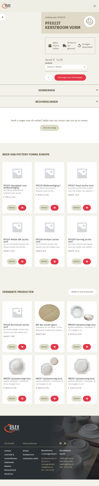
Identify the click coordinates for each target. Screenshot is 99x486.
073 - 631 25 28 (47, 470)
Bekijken (12, 208)
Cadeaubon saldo (30, 458)
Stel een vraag (49, 128)
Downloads (9, 462)
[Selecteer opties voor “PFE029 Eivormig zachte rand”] (87, 261)
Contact (7, 451)
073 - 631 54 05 (66, 467)
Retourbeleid (10, 470)
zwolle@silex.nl (66, 464)
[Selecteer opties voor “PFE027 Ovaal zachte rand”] (87, 208)
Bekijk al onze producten (82, 292)
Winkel (26, 451)
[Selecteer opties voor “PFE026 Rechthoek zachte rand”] (22, 347)
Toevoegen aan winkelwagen (70, 77)
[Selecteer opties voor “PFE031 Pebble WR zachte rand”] (22, 261)
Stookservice (28, 455)
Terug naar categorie (89, 21)
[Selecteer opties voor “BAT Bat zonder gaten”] (55, 347)
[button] (22, 208)
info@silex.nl (47, 467)
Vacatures (8, 474)
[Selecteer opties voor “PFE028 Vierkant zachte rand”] (55, 261)
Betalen (7, 466)
